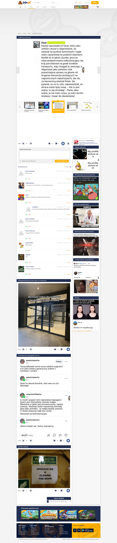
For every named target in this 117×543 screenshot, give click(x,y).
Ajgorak (27, 254)
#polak (80, 143)
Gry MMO (34, 525)
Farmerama (33, 527)
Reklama (61, 528)
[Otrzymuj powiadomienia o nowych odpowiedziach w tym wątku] (70, 195)
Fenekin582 (29, 243)
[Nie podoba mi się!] (33, 143)
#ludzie (96, 143)
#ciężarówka (86, 143)
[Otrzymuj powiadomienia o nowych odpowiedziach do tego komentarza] (70, 171)
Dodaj (95, 2)
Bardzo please (23, 447)
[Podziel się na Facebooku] (63, 143)
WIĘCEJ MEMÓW (59, 498)
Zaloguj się (80, 2)
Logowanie (47, 529)
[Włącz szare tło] (97, 6)
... (68, 501)
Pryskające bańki (21, 532)
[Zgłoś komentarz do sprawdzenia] (68, 171)
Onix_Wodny (29, 266)
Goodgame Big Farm (35, 534)
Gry (25, 7)
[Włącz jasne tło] (95, 6)
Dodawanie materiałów (49, 531)
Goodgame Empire (35, 532)
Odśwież (67, 166)
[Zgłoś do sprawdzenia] (68, 143)
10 (65, 501)
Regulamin (61, 530)
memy (24, 33)
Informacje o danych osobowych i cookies (63, 533)
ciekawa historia (37, 33)
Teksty (19, 528)
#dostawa (91, 143)
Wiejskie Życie (34, 530)
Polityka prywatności (63, 531)
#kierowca (84, 142)
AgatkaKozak (29, 183)
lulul (27, 195)
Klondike (33, 531)
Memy (31, 7)
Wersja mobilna (21, 527)
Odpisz (69, 178)
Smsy (19, 530)
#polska (92, 142)
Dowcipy (45, 7)
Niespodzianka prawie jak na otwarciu (32, 281)
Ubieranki (53, 7)
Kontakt (61, 527)
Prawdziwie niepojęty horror (28, 355)
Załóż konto (87, 2)
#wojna (88, 142)
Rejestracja (47, 528)
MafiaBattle (33, 528)
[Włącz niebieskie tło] (98, 6)
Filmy (37, 7)
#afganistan (82, 144)
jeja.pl (20, 33)
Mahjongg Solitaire (22, 534)
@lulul (33, 209)
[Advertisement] (58, 126)
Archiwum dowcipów (22, 531)
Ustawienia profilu (48, 532)
